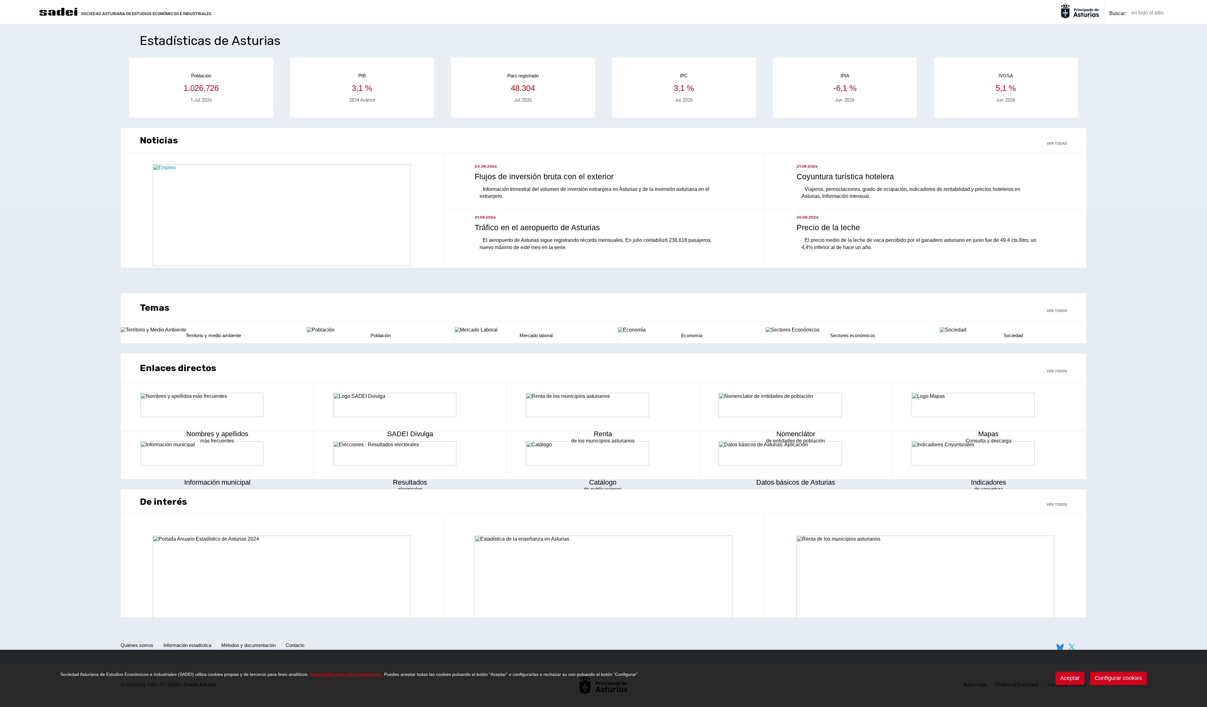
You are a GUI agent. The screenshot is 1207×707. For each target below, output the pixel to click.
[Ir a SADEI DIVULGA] (410, 405)
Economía (691, 335)
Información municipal (217, 482)
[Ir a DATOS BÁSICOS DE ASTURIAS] (795, 453)
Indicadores (988, 482)
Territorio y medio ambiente (213, 335)
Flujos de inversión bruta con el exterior (544, 176)
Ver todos (1057, 311)
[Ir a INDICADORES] (988, 453)
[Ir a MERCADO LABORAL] (536, 330)
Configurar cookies (1118, 678)
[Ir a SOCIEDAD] (1013, 330)
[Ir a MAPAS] (988, 405)
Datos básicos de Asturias (795, 482)
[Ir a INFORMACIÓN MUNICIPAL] (217, 453)
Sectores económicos (852, 335)
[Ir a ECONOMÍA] (692, 330)
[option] (201, 88)
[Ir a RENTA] (603, 405)
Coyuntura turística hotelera (845, 176)
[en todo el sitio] (1179, 13)
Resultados (410, 482)
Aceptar (1070, 678)
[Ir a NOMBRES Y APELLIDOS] (217, 405)
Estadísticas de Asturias (210, 40)
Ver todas (1057, 143)
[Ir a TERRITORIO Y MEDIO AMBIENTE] (213, 330)
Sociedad (1013, 335)
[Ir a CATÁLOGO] (603, 453)
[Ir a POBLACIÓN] (381, 330)
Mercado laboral (536, 335)
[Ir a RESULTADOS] (410, 453)
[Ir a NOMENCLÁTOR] (795, 405)
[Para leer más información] (281, 264)
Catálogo (602, 482)
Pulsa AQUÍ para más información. (346, 674)
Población (381, 335)
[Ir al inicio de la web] (58, 15)
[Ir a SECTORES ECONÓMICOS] (853, 330)
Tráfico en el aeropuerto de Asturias (537, 227)
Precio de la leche (828, 227)
